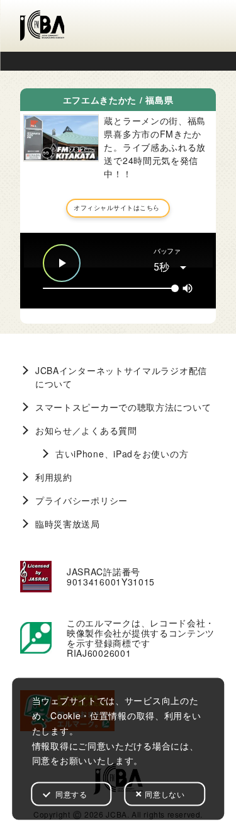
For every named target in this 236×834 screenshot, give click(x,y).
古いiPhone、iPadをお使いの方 (121, 453)
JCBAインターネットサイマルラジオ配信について (121, 377)
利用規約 (53, 477)
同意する (71, 794)
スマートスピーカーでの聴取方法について (123, 407)
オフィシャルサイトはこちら (117, 207)
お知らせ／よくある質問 (86, 430)
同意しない (164, 794)
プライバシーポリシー (81, 500)
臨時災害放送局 (67, 523)
